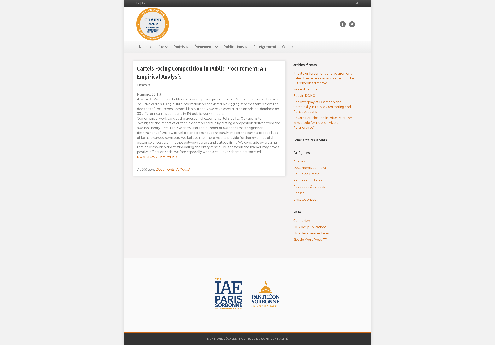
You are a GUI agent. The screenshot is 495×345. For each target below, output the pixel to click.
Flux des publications (309, 227)
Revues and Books (307, 180)
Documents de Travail (172, 169)
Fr (137, 3)
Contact (288, 46)
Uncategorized (305, 199)
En (144, 3)
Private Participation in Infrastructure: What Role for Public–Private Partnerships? (322, 122)
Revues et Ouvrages (309, 187)
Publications (234, 46)
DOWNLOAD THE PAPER (157, 157)
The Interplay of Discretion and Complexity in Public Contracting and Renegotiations (322, 107)
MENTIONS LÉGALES (222, 339)
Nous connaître (151, 46)
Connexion (301, 221)
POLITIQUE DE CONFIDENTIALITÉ (263, 339)
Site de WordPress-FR (310, 239)
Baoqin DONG (304, 96)
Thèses (298, 193)
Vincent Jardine (305, 89)
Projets (179, 46)
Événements (204, 46)
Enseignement (264, 46)
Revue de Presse (306, 174)
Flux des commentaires (311, 233)
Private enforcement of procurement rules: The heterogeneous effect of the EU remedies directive (323, 78)
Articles (299, 161)
